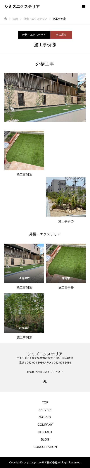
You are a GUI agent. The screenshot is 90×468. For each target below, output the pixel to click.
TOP (45, 402)
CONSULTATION (45, 447)
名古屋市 (61, 34)
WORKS (45, 417)
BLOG (45, 439)
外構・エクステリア (34, 34)
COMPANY (45, 424)
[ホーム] (5, 18)
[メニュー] (83, 6)
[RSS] (45, 381)
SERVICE (45, 410)
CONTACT (45, 432)
